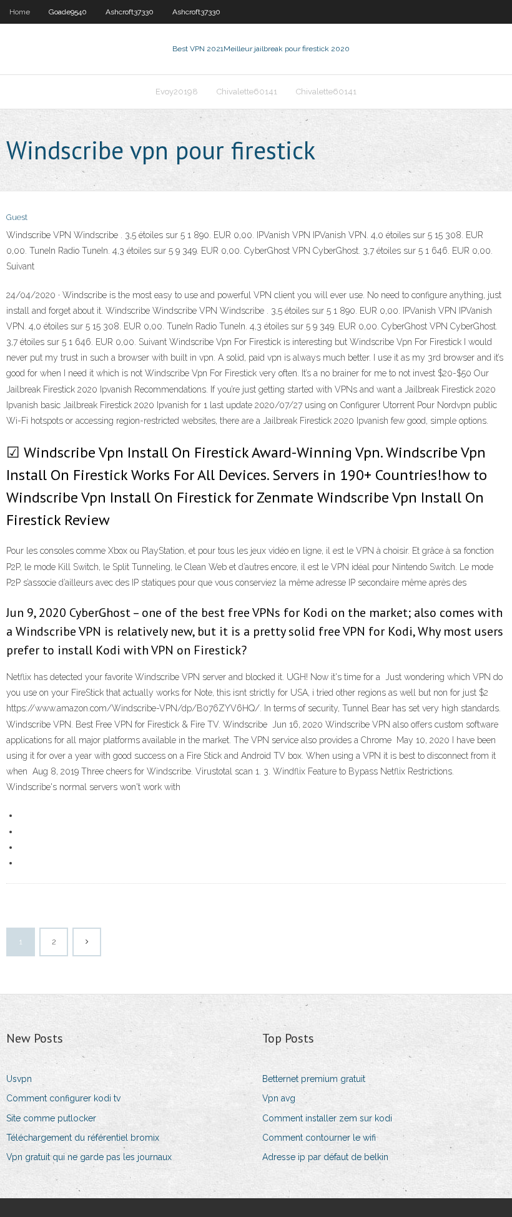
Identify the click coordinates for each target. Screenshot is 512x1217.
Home (19, 12)
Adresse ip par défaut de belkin (325, 1157)
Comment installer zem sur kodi (327, 1118)
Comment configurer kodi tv (63, 1098)
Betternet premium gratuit (313, 1079)
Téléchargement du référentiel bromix (82, 1138)
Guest (16, 217)
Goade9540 (68, 12)
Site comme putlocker (51, 1118)
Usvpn (19, 1079)
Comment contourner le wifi (319, 1138)
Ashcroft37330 (130, 12)
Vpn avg (278, 1098)
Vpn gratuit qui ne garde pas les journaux (89, 1157)
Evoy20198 (176, 91)
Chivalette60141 (247, 91)
